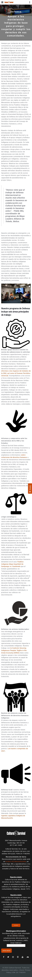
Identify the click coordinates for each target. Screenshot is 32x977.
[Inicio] (9, 2)
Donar (16, 925)
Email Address (16, 943)
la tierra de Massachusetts (16, 861)
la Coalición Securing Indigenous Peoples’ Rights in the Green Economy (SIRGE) (14, 650)
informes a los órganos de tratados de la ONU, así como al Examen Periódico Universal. (16, 373)
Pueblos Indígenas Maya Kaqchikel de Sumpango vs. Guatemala (12, 564)
